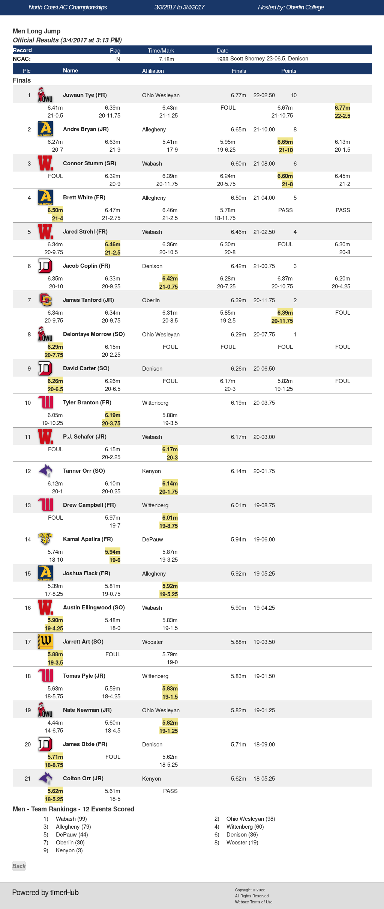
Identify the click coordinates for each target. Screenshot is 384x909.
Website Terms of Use (254, 901)
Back (19, 866)
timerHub (64, 891)
